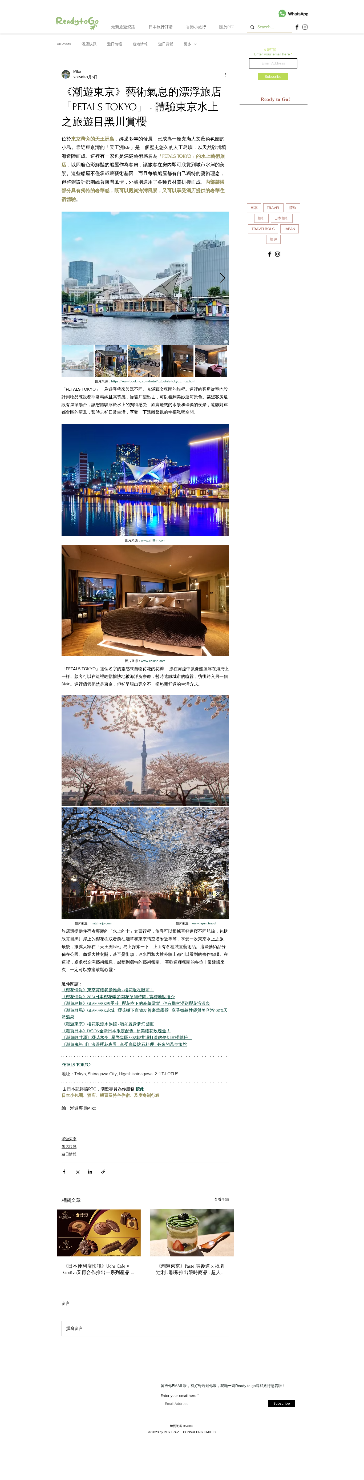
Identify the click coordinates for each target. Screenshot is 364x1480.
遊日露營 (165, 44)
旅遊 (273, 239)
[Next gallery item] (223, 278)
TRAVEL (273, 207)
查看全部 (221, 1199)
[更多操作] (226, 74)
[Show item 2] (111, 361)
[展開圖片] (145, 278)
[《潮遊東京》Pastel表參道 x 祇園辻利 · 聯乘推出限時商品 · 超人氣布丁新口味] (192, 1232)
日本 (254, 207)
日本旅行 (281, 218)
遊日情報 (114, 44)
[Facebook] (297, 27)
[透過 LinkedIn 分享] (90, 1171)
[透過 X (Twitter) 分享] (77, 1171)
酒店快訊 (89, 44)
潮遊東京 (69, 1139)
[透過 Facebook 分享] (64, 1171)
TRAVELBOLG (263, 229)
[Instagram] (305, 27)
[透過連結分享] (103, 1171)
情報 (293, 207)
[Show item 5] (211, 361)
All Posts (64, 44)
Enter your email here (272, 54)
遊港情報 (140, 44)
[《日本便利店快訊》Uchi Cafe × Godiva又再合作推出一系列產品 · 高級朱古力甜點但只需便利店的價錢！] (99, 1232)
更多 (187, 44)
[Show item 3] (144, 361)
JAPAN (289, 229)
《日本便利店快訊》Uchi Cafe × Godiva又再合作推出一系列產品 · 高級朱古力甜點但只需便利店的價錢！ (97, 1270)
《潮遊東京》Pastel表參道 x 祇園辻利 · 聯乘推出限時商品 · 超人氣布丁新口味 (190, 1270)
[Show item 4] (177, 361)
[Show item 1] (78, 361)
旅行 (261, 218)
